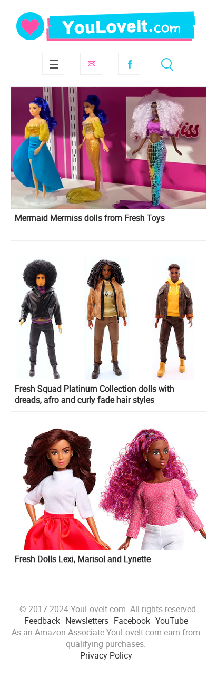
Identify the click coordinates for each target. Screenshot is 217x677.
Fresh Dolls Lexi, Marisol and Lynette (83, 559)
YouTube (171, 620)
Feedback (42, 620)
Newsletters (86, 620)
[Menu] (53, 64)
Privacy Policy (106, 655)
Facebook (129, 64)
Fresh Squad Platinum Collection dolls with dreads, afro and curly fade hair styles (94, 394)
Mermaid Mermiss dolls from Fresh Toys (90, 218)
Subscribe (91, 64)
